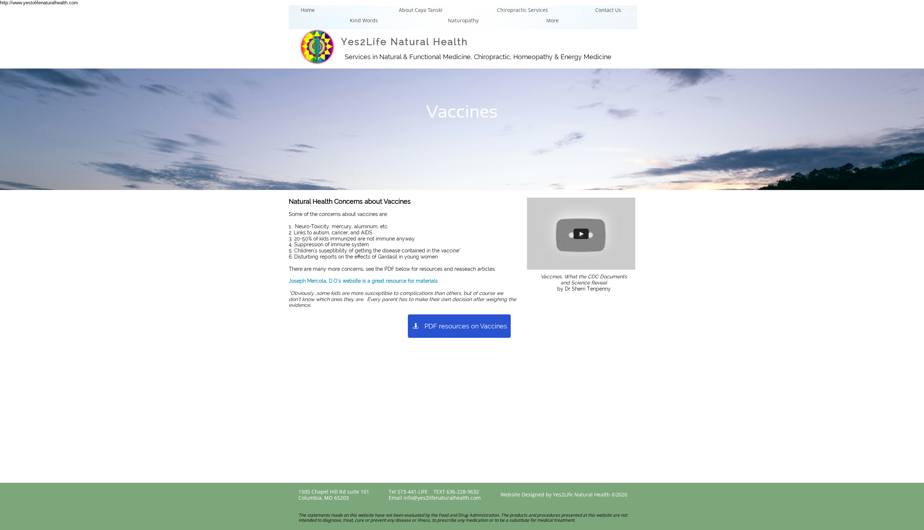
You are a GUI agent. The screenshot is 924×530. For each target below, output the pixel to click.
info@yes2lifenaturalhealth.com (442, 497)
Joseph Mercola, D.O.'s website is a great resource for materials (363, 281)
